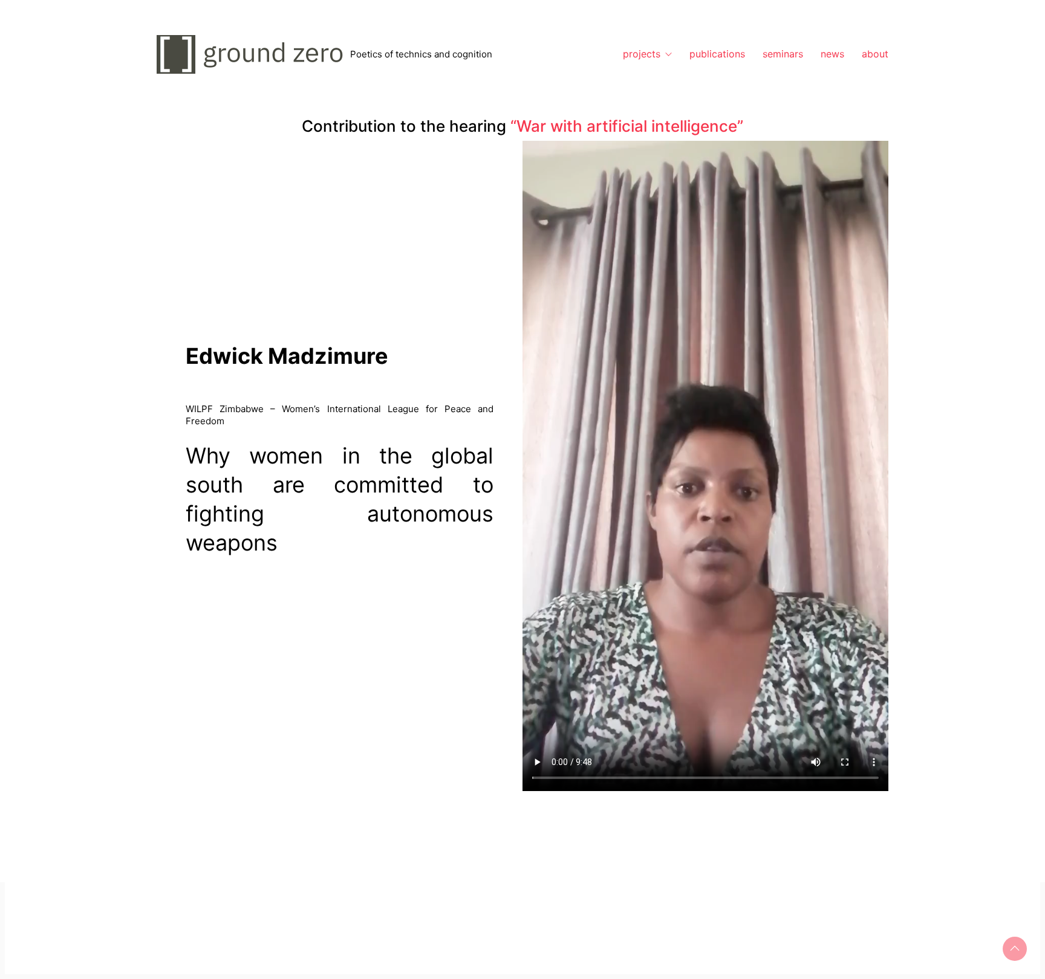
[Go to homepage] (253, 54)
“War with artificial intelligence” (626, 126)
